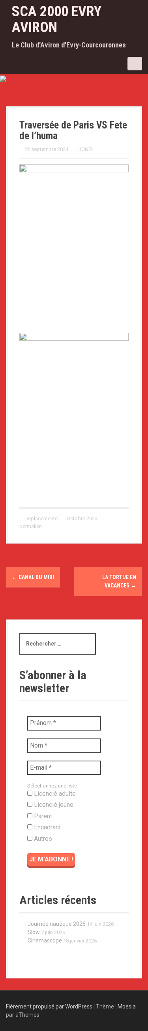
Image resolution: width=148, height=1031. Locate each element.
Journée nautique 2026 (57, 924)
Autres (42, 838)
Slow (34, 932)
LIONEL (85, 149)
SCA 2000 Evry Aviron (56, 19)
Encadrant (46, 827)
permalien (30, 526)
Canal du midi (33, 577)
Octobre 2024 (82, 518)
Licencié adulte (54, 793)
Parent (42, 816)
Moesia (127, 1006)
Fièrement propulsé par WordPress (49, 1006)
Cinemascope (45, 940)
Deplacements (41, 518)
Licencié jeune (52, 804)
